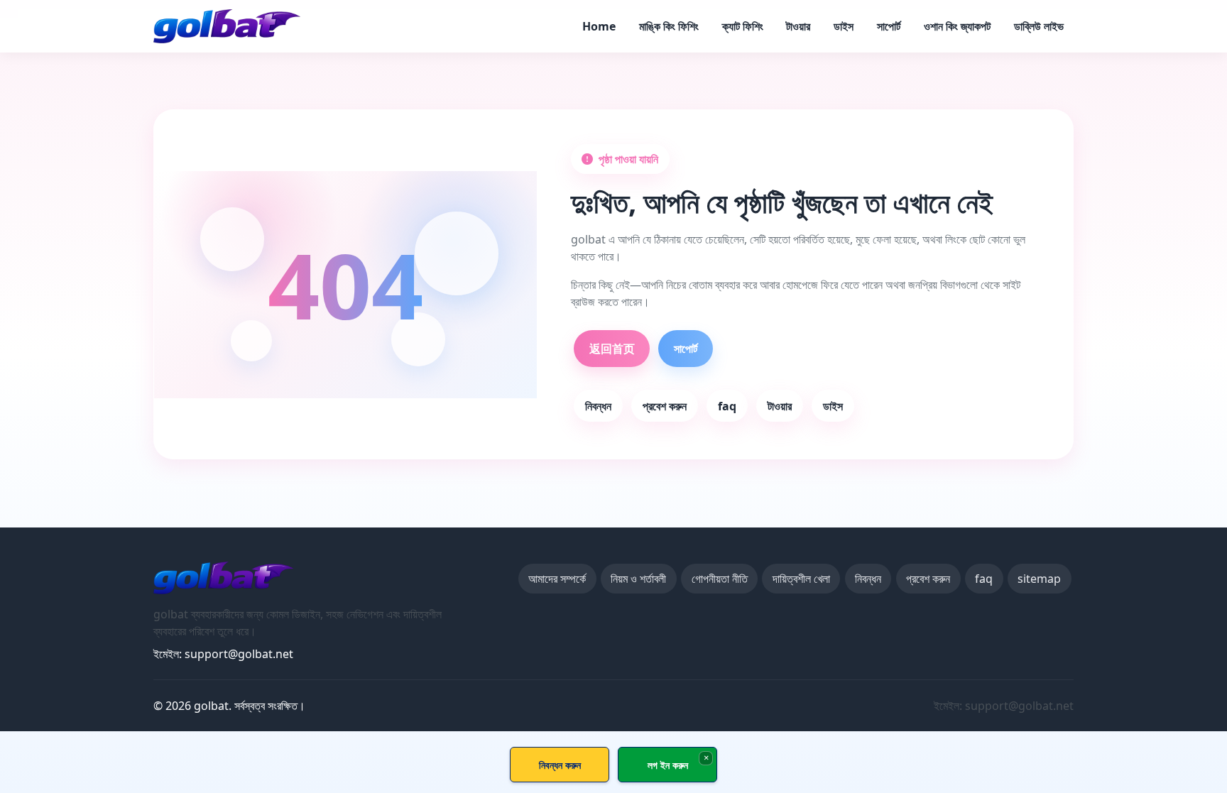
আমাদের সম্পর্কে (557, 578)
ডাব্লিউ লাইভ (1039, 26)
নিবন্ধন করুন (560, 765)
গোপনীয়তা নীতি (720, 578)
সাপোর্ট (888, 26)
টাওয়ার (798, 26)
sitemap (1039, 578)
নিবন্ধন (598, 406)
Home (599, 26)
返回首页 (612, 348)
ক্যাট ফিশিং (742, 26)
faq (727, 406)
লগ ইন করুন (668, 765)
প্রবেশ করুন (665, 406)
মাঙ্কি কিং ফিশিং (669, 26)
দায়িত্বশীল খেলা (801, 578)
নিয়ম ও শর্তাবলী (638, 578)
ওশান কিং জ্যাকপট (957, 26)
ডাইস (844, 26)
